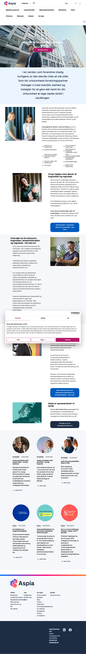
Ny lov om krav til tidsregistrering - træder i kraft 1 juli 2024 (70, 531)
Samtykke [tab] (18, 318)
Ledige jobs (27, 595)
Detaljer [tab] (43, 318)
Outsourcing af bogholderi (70, 146)
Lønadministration (29, 10)
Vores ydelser (41, 595)
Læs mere (18, 490)
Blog (38, 600)
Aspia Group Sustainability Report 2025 (70, 462)
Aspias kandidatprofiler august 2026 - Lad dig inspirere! (21, 462)
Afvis (18, 340)
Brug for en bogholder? (48, 146)
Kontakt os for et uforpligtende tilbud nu (64, 424)
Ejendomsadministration (46, 10)
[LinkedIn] (64, 630)
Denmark (25, 3)
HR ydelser (14, 609)
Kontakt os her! (43, 50)
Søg (66, 3)
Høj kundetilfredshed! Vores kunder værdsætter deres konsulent (45, 531)
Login (79, 3)
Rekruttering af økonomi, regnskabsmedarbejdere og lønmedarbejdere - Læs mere (65, 392)
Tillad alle (67, 340)
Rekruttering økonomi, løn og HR (15, 604)
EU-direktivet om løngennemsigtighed (20, 530)
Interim (73, 10)
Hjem (84, 22)
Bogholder (13, 595)
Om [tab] (68, 318)
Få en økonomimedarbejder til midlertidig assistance (72, 157)
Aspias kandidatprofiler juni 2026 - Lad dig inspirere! (45, 462)
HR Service (9, 16)
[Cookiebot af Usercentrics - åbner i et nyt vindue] (72, 313)
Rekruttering (62, 10)
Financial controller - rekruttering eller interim (51, 156)
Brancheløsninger (71, 162)
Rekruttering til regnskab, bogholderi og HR (71, 151)
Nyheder (31, 16)
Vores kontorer (55, 595)
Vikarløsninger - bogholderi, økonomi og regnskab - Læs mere (65, 227)
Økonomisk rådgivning (69, 165)
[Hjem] (10, 3)
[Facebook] (70, 630)
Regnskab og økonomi (12, 10)
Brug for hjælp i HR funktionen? (50, 162)
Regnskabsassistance (17, 600)
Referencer (20, 16)
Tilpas (42, 340)
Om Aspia (41, 16)
